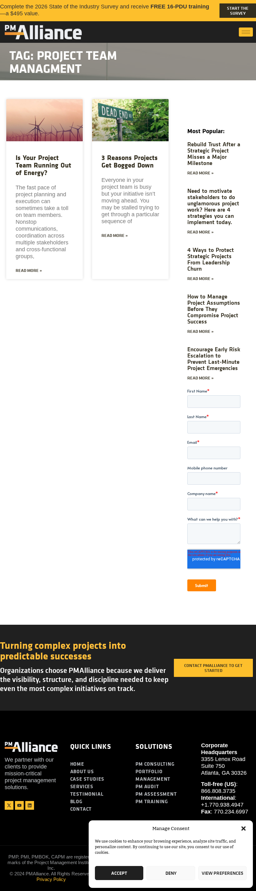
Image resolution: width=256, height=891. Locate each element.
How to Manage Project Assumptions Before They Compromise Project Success (213, 308)
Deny (170, 873)
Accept (119, 873)
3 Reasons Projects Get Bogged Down (129, 161)
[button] (243, 828)
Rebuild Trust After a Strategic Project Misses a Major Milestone (213, 153)
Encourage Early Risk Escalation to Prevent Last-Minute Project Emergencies (213, 358)
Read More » (29, 270)
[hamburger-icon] (246, 32)
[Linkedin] (29, 805)
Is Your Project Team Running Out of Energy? (43, 165)
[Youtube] (19, 805)
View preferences (222, 873)
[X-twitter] (9, 805)
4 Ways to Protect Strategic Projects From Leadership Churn (210, 259)
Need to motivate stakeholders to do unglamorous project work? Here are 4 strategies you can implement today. (213, 206)
